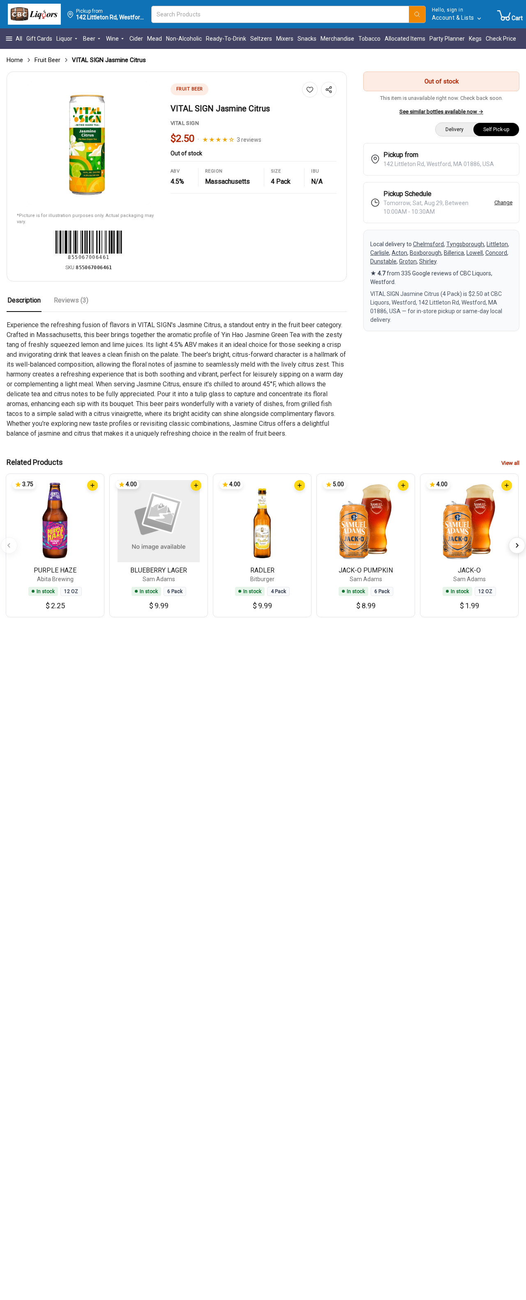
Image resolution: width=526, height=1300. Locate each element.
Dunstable (383, 261)
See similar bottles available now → (441, 112)
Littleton (497, 244)
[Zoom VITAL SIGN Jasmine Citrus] (89, 143)
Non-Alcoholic (184, 38)
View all (510, 463)
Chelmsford (428, 244)
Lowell (474, 252)
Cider (136, 38)
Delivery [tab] (454, 129)
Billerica (454, 252)
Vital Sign (185, 123)
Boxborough (425, 252)
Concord (496, 252)
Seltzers (261, 38)
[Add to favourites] (310, 89)
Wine (112, 38)
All (19, 38)
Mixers (284, 38)
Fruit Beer (47, 60)
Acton (399, 252)
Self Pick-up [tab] (496, 129)
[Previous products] (9, 545)
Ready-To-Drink (226, 38)
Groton (408, 261)
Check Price (501, 38)
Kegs (475, 38)
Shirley (427, 261)
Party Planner (447, 38)
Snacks (307, 38)
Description (24, 300)
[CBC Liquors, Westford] (34, 14)
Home (15, 60)
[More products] (517, 545)
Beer (89, 38)
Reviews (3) (71, 300)
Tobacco (369, 38)
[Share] (329, 89)
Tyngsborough (465, 244)
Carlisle (379, 252)
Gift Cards (39, 38)
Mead (154, 38)
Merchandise (337, 38)
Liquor (64, 38)
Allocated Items (405, 38)
